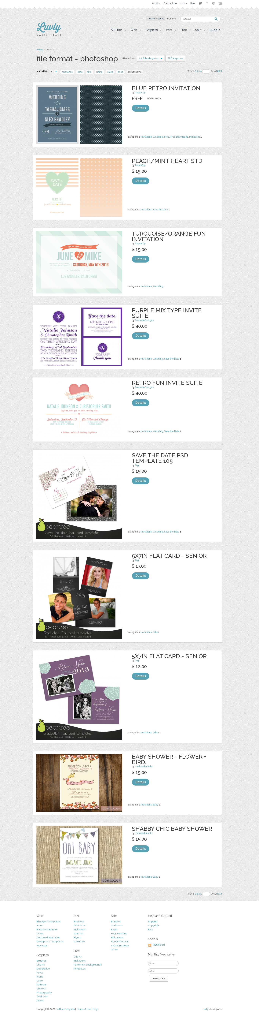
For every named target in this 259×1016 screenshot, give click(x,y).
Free (166, 137)
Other (156, 632)
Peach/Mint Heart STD (167, 161)
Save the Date (160, 209)
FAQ (150, 929)
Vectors (41, 988)
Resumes (79, 941)
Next (219, 71)
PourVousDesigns (144, 320)
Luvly (205, 1009)
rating (99, 72)
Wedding (158, 137)
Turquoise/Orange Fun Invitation (169, 236)
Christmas (117, 925)
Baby (155, 804)
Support (152, 921)
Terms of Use (83, 1009)
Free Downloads (179, 137)
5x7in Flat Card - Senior (169, 555)
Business (79, 921)
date (80, 72)
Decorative (43, 968)
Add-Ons (42, 996)
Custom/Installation (48, 937)
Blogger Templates (48, 921)
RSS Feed (159, 944)
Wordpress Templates (50, 941)
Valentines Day (120, 945)
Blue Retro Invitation (166, 88)
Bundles (116, 921)
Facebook (207, 3)
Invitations (146, 137)
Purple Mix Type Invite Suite (167, 313)
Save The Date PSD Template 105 (160, 458)
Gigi (137, 465)
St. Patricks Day (120, 941)
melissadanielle (143, 766)
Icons (40, 925)
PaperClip (140, 92)
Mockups (42, 945)
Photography (44, 992)
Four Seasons (119, 933)
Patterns (41, 984)
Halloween (117, 937)
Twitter (200, 3)
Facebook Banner (47, 929)
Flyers (77, 937)
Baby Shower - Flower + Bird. (169, 759)
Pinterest (214, 3)
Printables (80, 925)
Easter (115, 929)
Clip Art (41, 964)
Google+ (220, 3)
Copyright (154, 925)
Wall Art (78, 933)
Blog (95, 1009)
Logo (40, 980)
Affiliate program (66, 1009)
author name (135, 72)
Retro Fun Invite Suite (167, 382)
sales (110, 72)
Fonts (40, 972)
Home (40, 49)
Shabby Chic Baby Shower (172, 828)
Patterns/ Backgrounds (88, 964)
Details (140, 108)
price (120, 72)
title (89, 72)
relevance (67, 72)
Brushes (41, 960)
